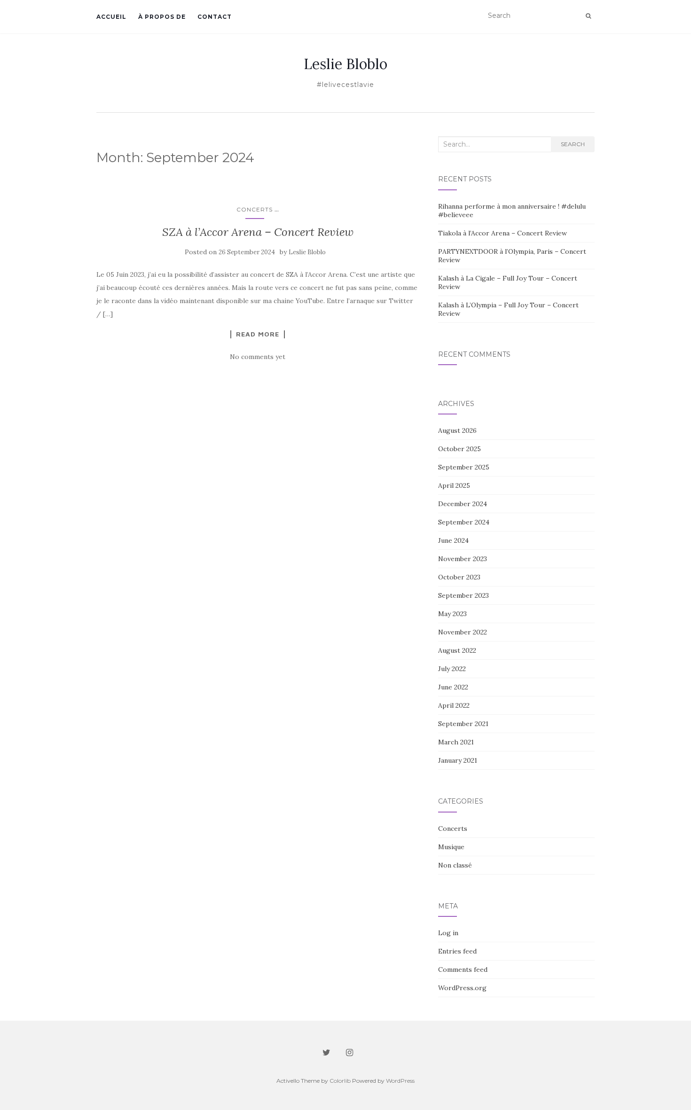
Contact (214, 16)
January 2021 (457, 760)
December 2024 (462, 504)
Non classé (455, 865)
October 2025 (459, 449)
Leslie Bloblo (345, 64)
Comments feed (462, 969)
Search (573, 144)
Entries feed (457, 951)
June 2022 (453, 687)
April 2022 (454, 705)
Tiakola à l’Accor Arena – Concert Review (502, 233)
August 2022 (457, 650)
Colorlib (340, 1080)
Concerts (254, 209)
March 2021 (456, 742)
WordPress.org (462, 988)
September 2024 (463, 522)
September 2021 (463, 723)
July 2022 (452, 668)
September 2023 (463, 595)
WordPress (400, 1080)
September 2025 (463, 467)
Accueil (111, 16)
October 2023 (459, 577)
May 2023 (452, 614)
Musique (451, 847)
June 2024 (453, 540)
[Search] (588, 16)
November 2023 (462, 559)
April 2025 (454, 485)
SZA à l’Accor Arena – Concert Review (257, 232)
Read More (257, 334)
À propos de (162, 16)
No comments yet (257, 356)
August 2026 (457, 430)
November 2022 (462, 632)
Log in (448, 933)
